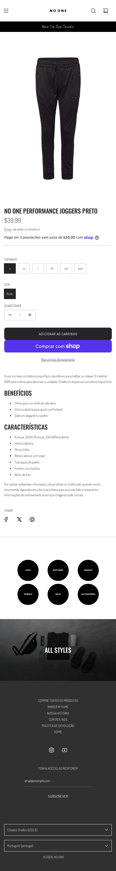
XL (52, 268)
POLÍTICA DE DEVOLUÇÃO (58, 726)
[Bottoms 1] (58, 570)
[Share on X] (19, 519)
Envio (7, 229)
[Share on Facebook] (6, 519)
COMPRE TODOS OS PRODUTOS (58, 700)
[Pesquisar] (93, 11)
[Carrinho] (105, 11)
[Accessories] (88, 594)
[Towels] (28, 594)
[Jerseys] (88, 570)
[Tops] (28, 570)
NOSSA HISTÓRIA (58, 713)
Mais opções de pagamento (58, 359)
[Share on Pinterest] (32, 519)
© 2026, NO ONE (53, 857)
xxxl (80, 268)
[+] (29, 315)
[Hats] (58, 594)
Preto (9, 294)
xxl (66, 268)
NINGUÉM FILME (58, 707)
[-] (10, 315)
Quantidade (13, 306)
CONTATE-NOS (58, 719)
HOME (58, 732)
